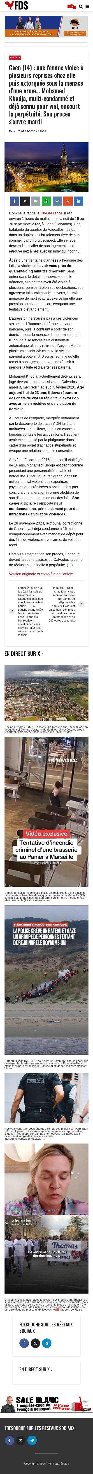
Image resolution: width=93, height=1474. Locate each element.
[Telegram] (46, 1343)
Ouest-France (51, 213)
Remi (12, 131)
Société (15, 57)
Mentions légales (58, 1463)
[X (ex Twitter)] (35, 1343)
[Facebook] (24, 1343)
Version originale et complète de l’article (41, 574)
